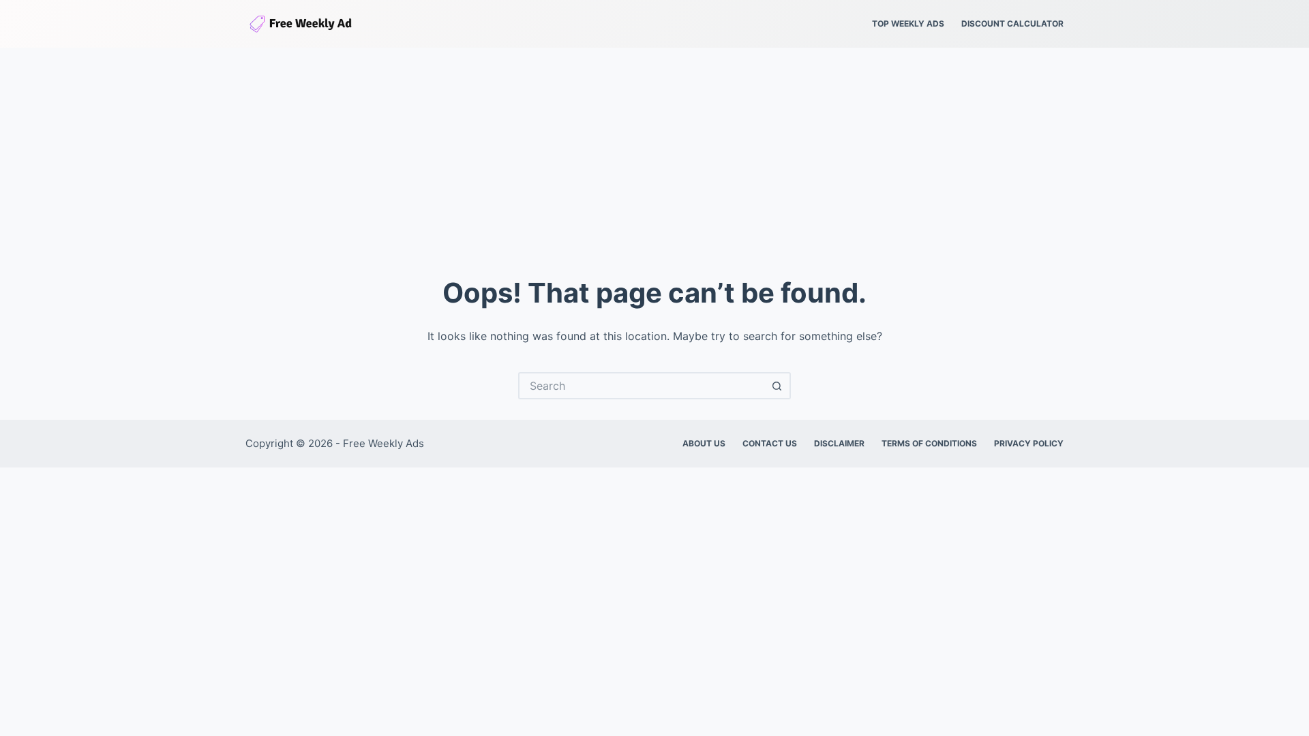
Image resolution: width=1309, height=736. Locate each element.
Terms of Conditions (929, 443)
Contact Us (769, 443)
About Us (703, 443)
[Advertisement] (654, 150)
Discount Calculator (1012, 23)
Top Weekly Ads (908, 23)
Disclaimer (839, 443)
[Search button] (777, 385)
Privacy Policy (1029, 443)
